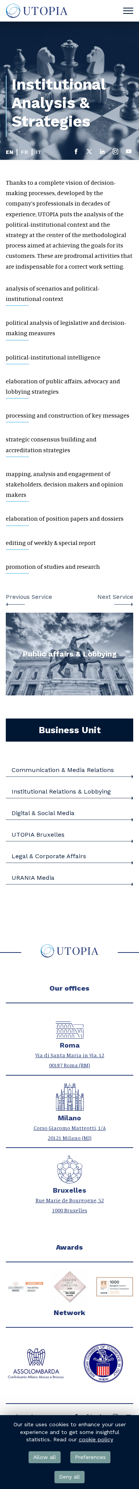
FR (24, 152)
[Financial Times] (69, 1286)
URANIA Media (33, 877)
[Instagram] (115, 153)
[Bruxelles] (69, 1179)
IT (38, 152)
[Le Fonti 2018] (114, 1286)
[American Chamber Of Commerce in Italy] (36, 1363)
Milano (69, 1118)
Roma (70, 1045)
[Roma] (69, 1035)
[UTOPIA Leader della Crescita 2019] (24, 1286)
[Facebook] (76, 153)
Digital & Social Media (43, 813)
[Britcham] (103, 1363)
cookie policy (96, 1439)
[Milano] (69, 1107)
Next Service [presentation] (115, 596)
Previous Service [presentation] (29, 596)
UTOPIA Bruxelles (38, 834)
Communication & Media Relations (63, 770)
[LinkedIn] (102, 153)
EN (9, 152)
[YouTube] (128, 153)
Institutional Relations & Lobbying (61, 791)
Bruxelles (69, 1190)
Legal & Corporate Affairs (49, 856)
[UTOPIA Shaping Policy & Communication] (36, 10)
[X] (89, 153)
